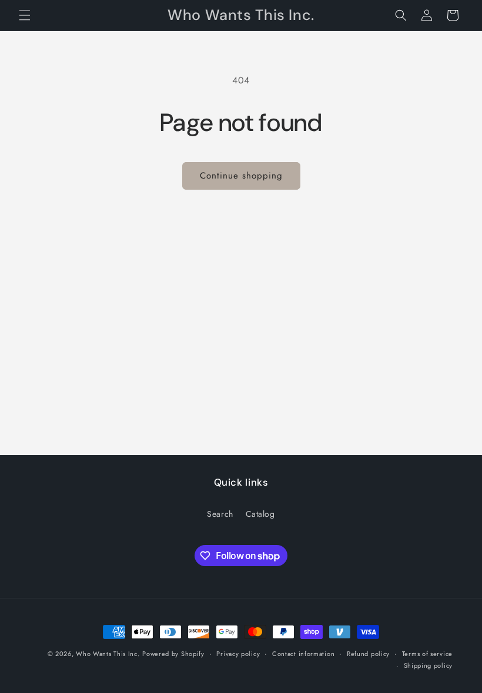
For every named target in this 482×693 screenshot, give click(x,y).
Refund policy (368, 653)
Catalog (260, 514)
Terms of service (427, 653)
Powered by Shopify (173, 653)
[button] (25, 15)
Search (220, 514)
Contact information (303, 653)
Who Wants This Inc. (107, 653)
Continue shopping (241, 175)
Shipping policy (428, 665)
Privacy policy (238, 653)
